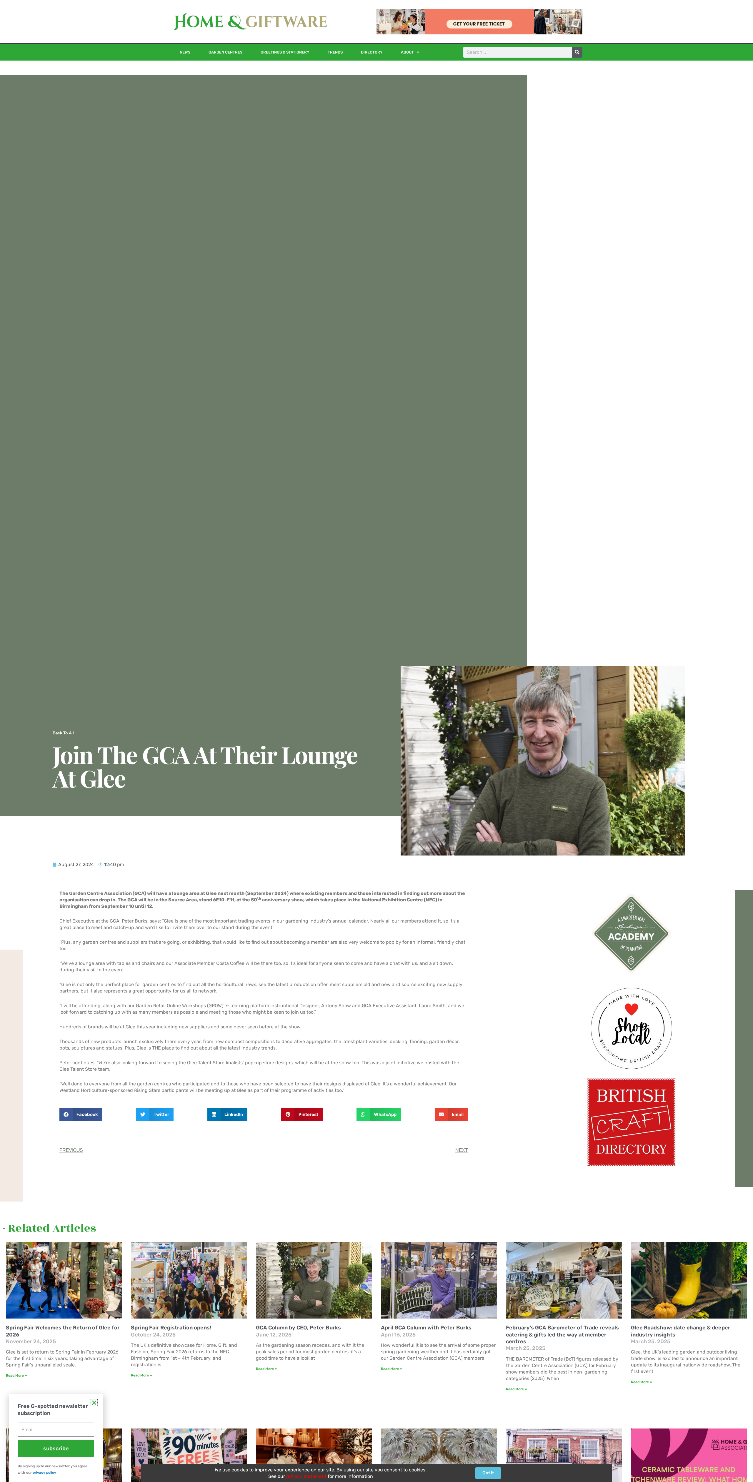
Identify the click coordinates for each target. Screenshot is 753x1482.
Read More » (16, 1376)
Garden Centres (225, 52)
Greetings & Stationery (285, 52)
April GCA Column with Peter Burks (426, 1327)
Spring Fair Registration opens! (171, 1327)
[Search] (577, 52)
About (407, 52)
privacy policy (44, 1473)
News (185, 52)
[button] (81, 1114)
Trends (335, 52)
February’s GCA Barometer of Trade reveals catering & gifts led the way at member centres (562, 1334)
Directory (372, 52)
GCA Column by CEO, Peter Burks (298, 1327)
